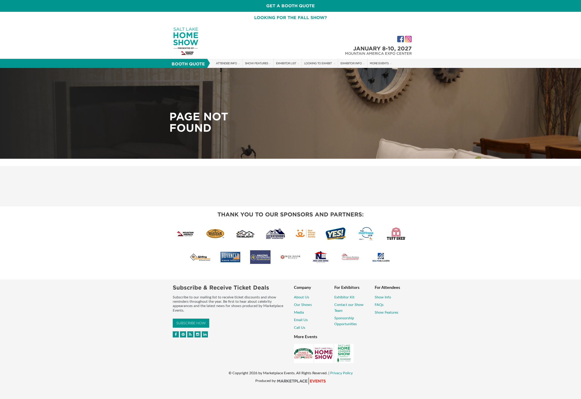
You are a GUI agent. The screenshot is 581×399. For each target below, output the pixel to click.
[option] (290, 113)
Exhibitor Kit (344, 297)
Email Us (301, 320)
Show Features (256, 63)
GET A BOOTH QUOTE (290, 5)
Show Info (383, 297)
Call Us (299, 328)
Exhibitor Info (351, 63)
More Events (379, 63)
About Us (301, 297)
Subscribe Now (191, 323)
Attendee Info (226, 63)
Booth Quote (188, 64)
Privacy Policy (341, 373)
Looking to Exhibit (318, 63)
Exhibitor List (286, 63)
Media (299, 312)
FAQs (379, 305)
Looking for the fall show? (290, 17)
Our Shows (303, 305)
